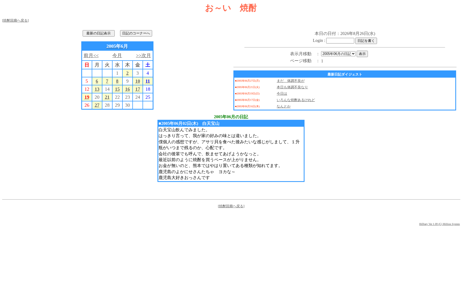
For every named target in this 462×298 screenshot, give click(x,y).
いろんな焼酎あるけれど (296, 100)
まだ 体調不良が (291, 81)
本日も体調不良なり (292, 87)
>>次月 (143, 55)
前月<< (91, 55)
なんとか (284, 106)
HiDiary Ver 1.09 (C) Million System (439, 223)
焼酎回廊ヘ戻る (15, 20)
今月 (117, 55)
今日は (282, 94)
